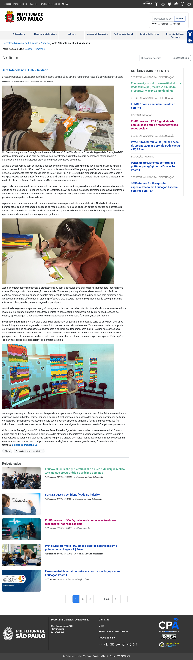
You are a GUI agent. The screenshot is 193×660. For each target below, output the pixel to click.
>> (116, 598)
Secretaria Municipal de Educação (20, 43)
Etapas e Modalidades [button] (45, 34)
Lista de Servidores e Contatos (114, 631)
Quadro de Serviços (149, 34)
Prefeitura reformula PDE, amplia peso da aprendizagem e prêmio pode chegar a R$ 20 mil (156, 145)
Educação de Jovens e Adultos (29, 451)
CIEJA (7, 451)
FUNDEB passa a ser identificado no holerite (153, 106)
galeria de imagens (25, 444)
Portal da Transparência (50, 4)
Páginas (164, 24)
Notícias (176, 24)
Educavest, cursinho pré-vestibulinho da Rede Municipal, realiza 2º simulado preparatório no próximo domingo (156, 87)
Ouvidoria (34, 4)
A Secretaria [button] (19, 34)
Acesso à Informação (97, 34)
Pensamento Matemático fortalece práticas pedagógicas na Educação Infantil (153, 166)
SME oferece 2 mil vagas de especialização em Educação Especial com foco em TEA (154, 187)
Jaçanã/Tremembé (35, 49)
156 (102, 626)
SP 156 (65, 4)
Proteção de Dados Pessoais (175, 35)
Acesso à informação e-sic (16, 4)
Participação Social (123, 34)
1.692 (107, 598)
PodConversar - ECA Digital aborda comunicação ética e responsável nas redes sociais (154, 125)
